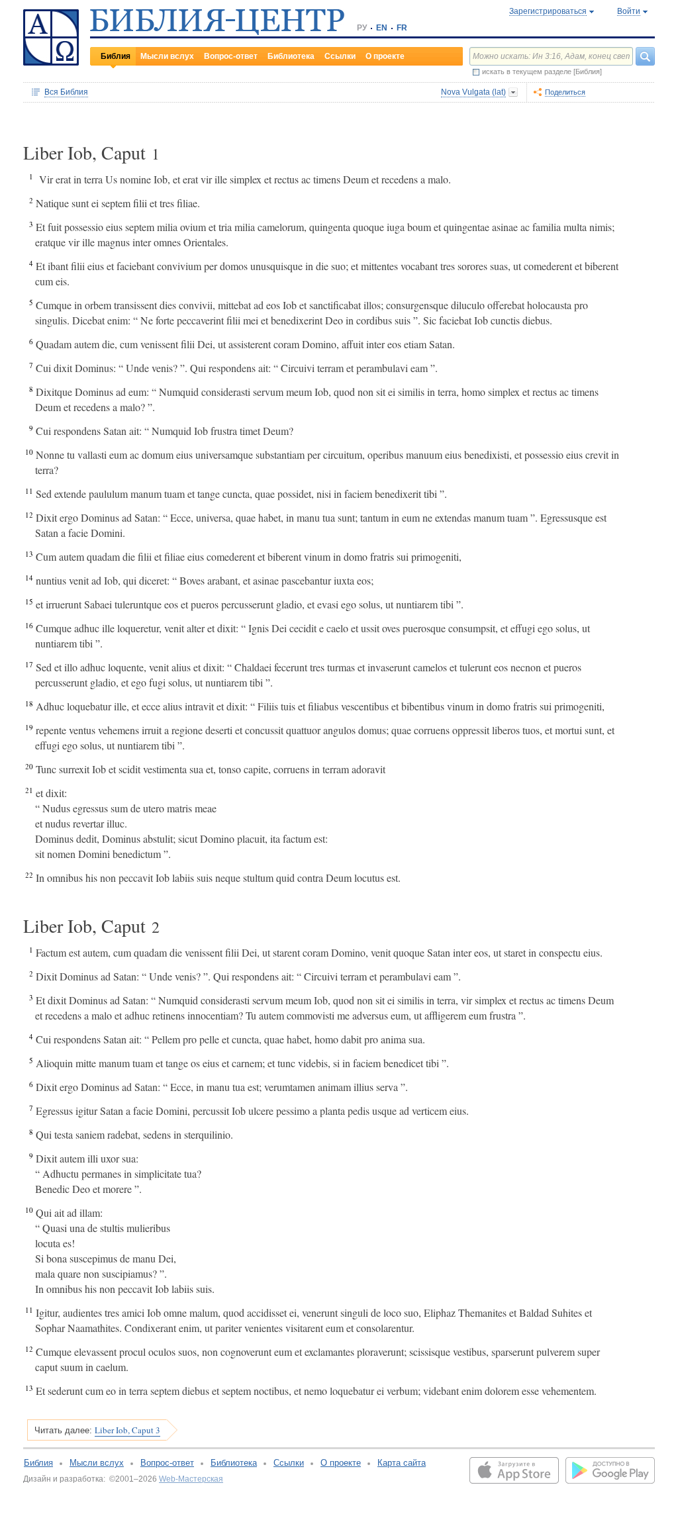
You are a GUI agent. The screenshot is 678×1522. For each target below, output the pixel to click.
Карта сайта (401, 1463)
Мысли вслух (167, 56)
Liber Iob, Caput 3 (127, 1430)
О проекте (385, 56)
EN (381, 27)
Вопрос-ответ (231, 56)
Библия (115, 56)
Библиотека (291, 56)
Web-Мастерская (191, 1479)
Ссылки (340, 56)
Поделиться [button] (565, 92)
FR (402, 27)
